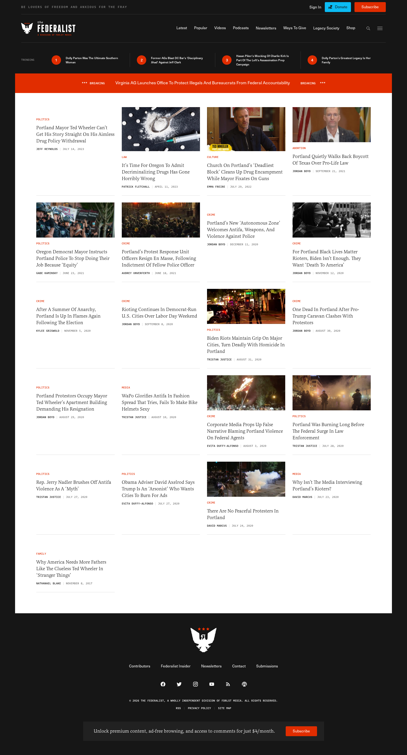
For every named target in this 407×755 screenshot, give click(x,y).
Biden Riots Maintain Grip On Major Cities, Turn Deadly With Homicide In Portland (246, 344)
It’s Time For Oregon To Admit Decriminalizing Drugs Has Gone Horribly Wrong (156, 172)
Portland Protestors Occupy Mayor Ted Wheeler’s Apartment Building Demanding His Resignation (71, 402)
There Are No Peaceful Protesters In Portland (243, 514)
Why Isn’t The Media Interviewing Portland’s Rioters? (327, 485)
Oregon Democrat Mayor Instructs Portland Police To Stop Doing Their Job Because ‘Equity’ (73, 258)
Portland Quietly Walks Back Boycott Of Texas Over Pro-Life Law (331, 159)
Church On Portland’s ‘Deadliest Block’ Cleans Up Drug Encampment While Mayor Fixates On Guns (245, 172)
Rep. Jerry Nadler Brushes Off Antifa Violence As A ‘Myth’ (73, 485)
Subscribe (370, 6)
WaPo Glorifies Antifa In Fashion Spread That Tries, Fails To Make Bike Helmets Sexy (159, 402)
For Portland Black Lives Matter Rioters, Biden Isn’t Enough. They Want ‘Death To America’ (327, 258)
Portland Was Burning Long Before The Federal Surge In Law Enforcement (328, 431)
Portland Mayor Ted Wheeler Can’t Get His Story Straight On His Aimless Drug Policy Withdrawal (75, 134)
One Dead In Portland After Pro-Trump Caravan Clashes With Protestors (326, 316)
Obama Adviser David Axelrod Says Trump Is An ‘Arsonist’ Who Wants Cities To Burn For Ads (158, 488)
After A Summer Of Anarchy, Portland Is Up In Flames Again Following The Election (68, 316)
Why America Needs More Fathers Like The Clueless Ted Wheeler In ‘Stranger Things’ (71, 568)
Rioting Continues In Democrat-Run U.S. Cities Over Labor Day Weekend (159, 313)
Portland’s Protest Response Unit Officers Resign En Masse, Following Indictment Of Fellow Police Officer (159, 258)
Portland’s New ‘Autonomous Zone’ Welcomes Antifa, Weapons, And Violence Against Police (243, 229)
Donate (341, 6)
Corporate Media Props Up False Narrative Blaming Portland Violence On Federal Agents (245, 431)
